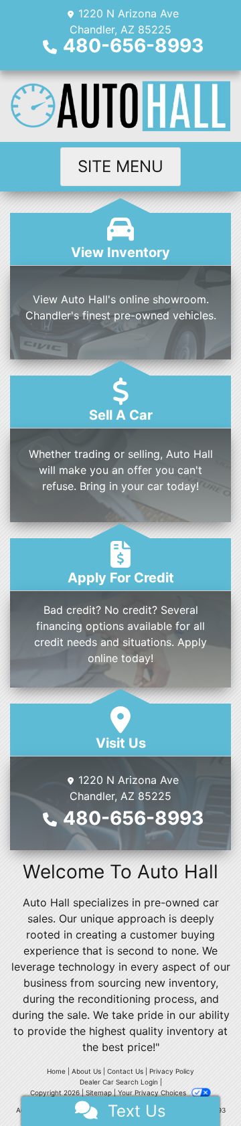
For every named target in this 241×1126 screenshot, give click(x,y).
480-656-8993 (133, 45)
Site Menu (120, 166)
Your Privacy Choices (153, 1093)
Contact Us (125, 1071)
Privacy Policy (171, 1071)
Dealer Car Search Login (119, 1082)
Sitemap (99, 1093)
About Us (86, 1071)
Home (56, 1071)
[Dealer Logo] (120, 106)
